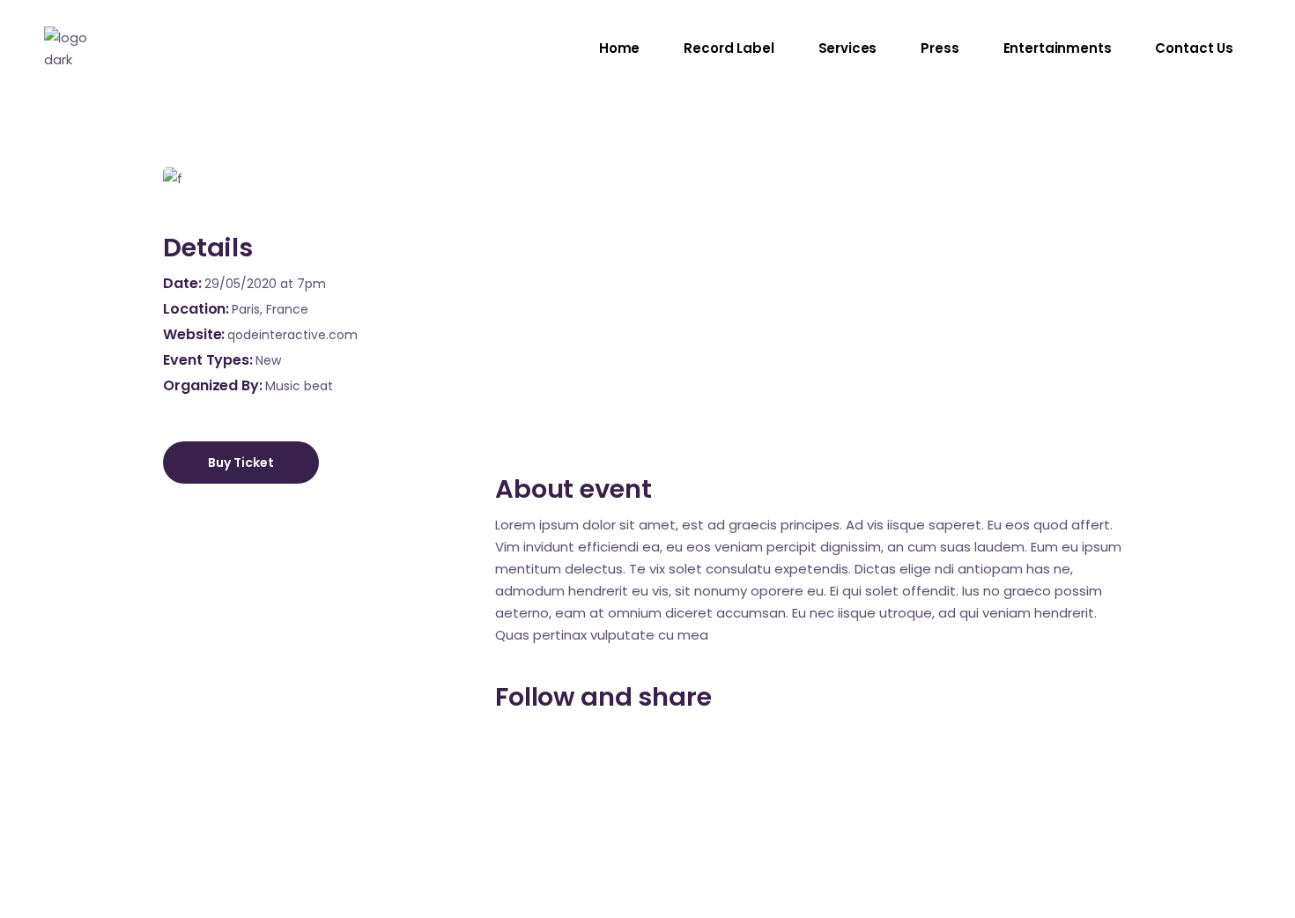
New (268, 360)
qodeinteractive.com (292, 335)
